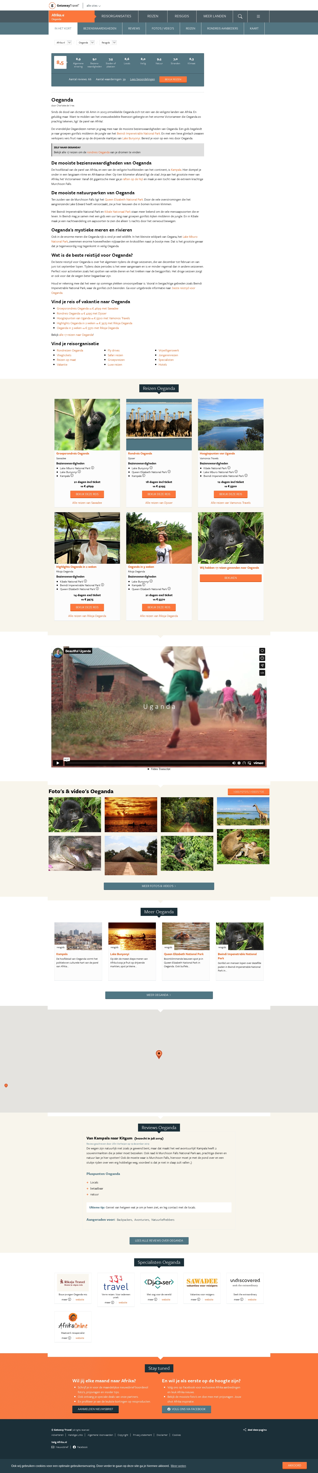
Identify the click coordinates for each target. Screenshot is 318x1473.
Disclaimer (162, 1435)
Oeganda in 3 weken (141, 566)
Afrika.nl (61, 42)
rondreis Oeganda (98, 152)
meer (64, 1299)
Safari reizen (115, 355)
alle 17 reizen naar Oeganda (76, 334)
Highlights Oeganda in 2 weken (76, 566)
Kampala (176, 169)
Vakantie (62, 364)
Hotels (163, 364)
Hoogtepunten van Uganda (217, 453)
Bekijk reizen (173, 79)
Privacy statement (142, 1435)
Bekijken (231, 578)
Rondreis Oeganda (140, 453)
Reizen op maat (66, 359)
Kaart (254, 28)
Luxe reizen (115, 364)
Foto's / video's (163, 28)
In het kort (63, 28)
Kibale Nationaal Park (118, 211)
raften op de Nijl (133, 179)
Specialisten (166, 359)
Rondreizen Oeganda (70, 350)
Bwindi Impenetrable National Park (138, 133)
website (80, 1299)
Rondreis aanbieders (222, 28)
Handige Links (75, 1435)
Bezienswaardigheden (99, 28)
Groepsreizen (116, 359)
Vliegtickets (64, 355)
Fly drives (114, 350)
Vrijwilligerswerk (169, 350)
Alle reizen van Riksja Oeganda (87, 616)
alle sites (92, 5)
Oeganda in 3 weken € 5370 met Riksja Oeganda (88, 328)
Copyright (123, 1435)
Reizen (190, 28)
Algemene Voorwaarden (100, 1435)
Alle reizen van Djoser (159, 502)
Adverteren (57, 1435)
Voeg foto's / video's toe (248, 792)
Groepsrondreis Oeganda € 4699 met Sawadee (87, 308)
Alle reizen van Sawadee (87, 502)
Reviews (134, 28)
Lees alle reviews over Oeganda (159, 1240)
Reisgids (106, 42)
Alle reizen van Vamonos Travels (231, 502)
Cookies (176, 1435)
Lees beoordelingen (142, 79)
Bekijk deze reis (87, 494)
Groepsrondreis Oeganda (72, 453)
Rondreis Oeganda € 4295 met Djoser (82, 313)
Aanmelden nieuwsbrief (95, 1409)
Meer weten (178, 1465)
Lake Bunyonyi (131, 138)
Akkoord (294, 1465)
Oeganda (83, 42)
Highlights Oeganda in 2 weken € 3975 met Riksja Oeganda (94, 323)
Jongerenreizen (168, 355)
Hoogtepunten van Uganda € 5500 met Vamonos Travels (93, 318)
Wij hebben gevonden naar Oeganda (229, 567)
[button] (7, 1087)
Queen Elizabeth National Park (124, 199)
